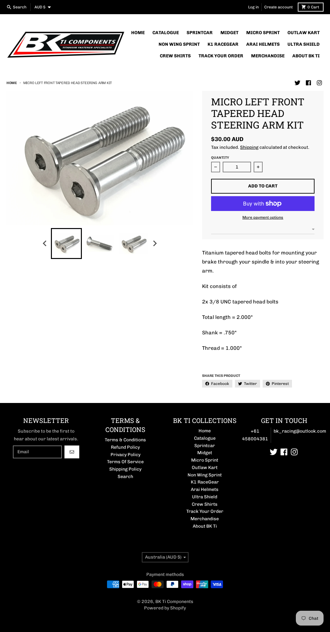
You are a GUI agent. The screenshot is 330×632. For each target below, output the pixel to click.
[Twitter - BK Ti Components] (297, 83)
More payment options (262, 217)
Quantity (220, 158)
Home (11, 83)
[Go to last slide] (45, 243)
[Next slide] (154, 243)
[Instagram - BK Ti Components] (319, 83)
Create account (278, 7)
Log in (253, 7)
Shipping (249, 147)
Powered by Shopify (165, 608)
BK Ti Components (174, 601)
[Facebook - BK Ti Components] (308, 83)
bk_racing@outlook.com (300, 431)
